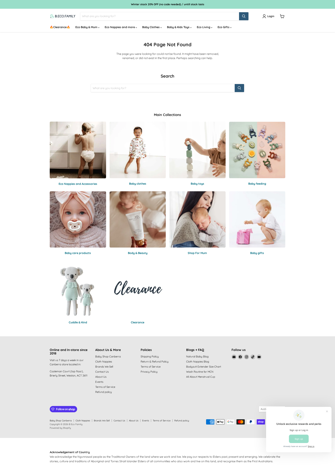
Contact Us (102, 371)
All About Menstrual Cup (200, 376)
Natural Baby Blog (197, 356)
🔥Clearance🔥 (60, 27)
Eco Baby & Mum (86, 27)
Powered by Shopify (60, 427)
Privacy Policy (149, 371)
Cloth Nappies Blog (197, 361)
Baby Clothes (151, 27)
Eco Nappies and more (120, 27)
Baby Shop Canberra (108, 356)
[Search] (243, 16)
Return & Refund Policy (155, 361)
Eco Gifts (224, 27)
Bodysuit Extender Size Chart (203, 366)
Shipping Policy (150, 356)
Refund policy (103, 392)
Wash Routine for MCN (199, 371)
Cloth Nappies (103, 361)
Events (99, 381)
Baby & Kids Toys (178, 27)
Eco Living (204, 27)
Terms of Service (105, 387)
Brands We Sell (104, 366)
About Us (100, 376)
